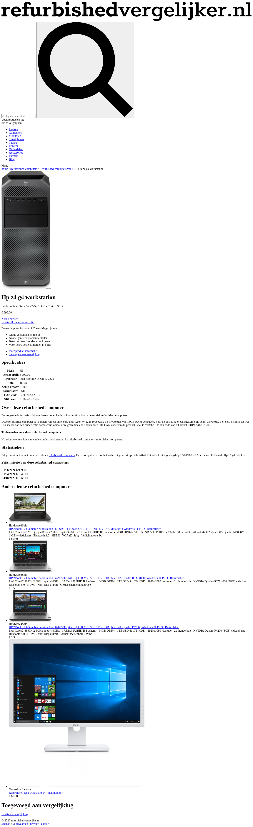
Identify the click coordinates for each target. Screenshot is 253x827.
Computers (15, 132)
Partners (13, 155)
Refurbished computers (23, 168)
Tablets (13, 142)
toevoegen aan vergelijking (24, 354)
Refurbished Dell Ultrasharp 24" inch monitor (35, 792)
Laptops (13, 129)
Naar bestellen (9, 318)
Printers (13, 145)
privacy (34, 823)
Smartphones (16, 139)
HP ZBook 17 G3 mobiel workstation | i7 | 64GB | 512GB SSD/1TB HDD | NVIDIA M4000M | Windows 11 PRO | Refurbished (85, 528)
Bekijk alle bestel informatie (17, 322)
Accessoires (16, 152)
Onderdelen (16, 149)
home (4, 168)
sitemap (5, 823)
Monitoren (15, 135)
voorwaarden (20, 823)
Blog (12, 159)
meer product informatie (23, 351)
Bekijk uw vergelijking (14, 814)
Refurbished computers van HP (57, 168)
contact (45, 823)
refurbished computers (62, 455)
